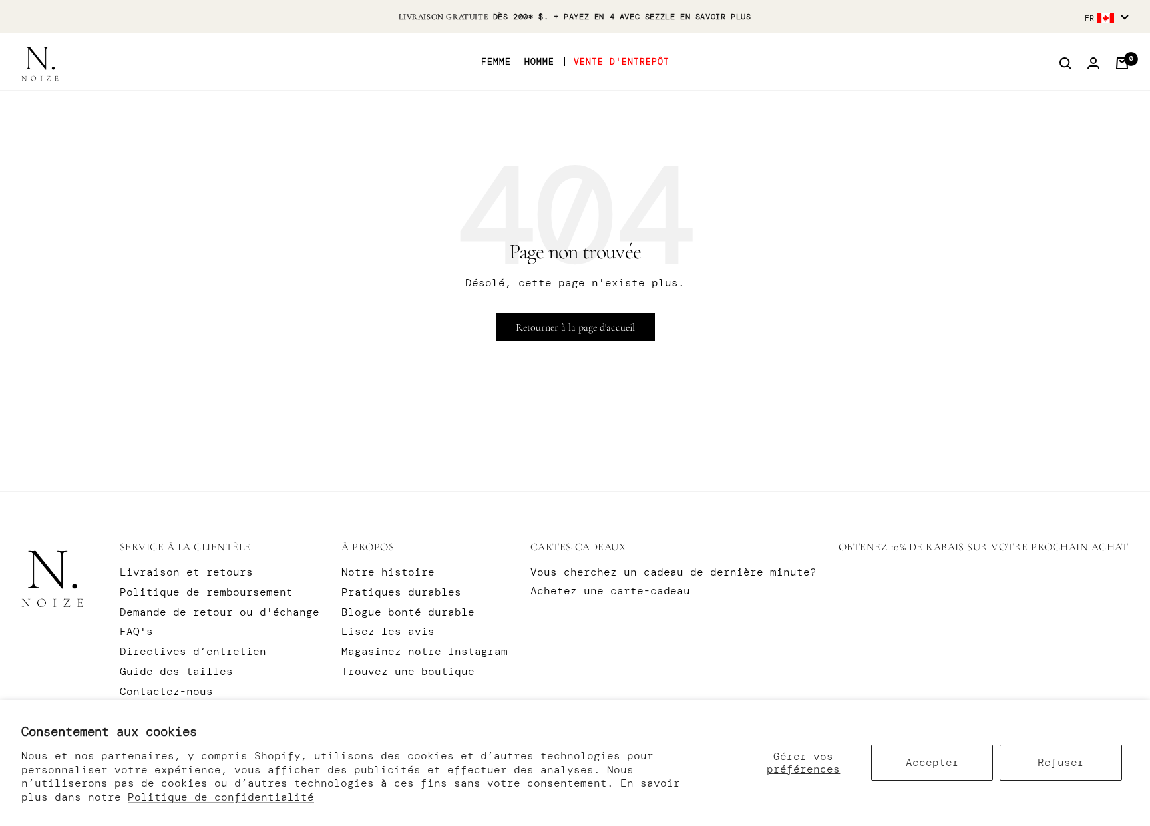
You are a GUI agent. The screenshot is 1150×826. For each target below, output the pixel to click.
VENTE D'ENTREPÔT (622, 61)
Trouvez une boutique (408, 671)
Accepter (932, 762)
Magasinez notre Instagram (424, 651)
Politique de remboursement (206, 592)
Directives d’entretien (193, 651)
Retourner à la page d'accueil (575, 327)
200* (523, 16)
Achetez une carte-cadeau (610, 591)
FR (1089, 18)
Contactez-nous (166, 691)
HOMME (539, 61)
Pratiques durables (401, 592)
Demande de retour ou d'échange (219, 612)
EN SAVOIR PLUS (715, 16)
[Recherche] (1065, 63)
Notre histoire (388, 572)
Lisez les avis (388, 631)
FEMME (496, 61)
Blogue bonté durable (408, 612)
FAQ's (136, 631)
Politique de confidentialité (221, 797)
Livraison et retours (186, 572)
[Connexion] (1093, 63)
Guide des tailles (176, 671)
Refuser (1061, 762)
